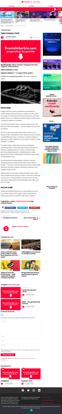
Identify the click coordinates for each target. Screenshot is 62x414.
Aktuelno (31, 6)
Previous (1, 17)
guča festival (25, 211)
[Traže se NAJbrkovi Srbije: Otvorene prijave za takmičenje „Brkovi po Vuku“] (22, 14)
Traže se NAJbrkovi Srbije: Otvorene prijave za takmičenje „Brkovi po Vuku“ (21, 21)
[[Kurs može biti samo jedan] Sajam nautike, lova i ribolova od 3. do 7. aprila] (10, 244)
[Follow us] (57, 9)
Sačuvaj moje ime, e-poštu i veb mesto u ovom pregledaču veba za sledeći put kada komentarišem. (20, 350)
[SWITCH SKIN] (55, 9)
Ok (31, 410)
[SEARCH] (60, 9)
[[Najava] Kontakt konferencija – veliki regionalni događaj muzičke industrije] (10, 265)
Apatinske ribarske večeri (29, 291)
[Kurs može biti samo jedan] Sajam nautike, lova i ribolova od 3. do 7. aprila (10, 254)
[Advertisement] (52, 175)
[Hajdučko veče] (31, 373)
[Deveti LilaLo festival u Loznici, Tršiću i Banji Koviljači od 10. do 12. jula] (36, 14)
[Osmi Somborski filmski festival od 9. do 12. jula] (51, 14)
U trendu (51, 6)
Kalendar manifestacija (47, 400)
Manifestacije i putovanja (48, 403)
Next (61, 17)
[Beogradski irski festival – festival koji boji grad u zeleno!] (31, 265)
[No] (30, 411)
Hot (3, 369)
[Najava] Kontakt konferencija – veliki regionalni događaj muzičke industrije (8, 275)
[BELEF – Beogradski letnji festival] (11, 304)
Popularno (11, 6)
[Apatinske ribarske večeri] (11, 292)
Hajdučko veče (26, 381)
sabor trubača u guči (23, 212)
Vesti (10, 249)
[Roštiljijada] (10, 373)
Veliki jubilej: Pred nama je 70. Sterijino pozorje (30, 253)
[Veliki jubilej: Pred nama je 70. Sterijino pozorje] (31, 244)
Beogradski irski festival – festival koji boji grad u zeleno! (30, 274)
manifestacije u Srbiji (22, 201)
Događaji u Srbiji (46, 397)
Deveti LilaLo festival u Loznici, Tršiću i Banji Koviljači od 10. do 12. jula (36, 20)
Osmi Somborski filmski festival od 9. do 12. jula (50, 20)
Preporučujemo (14, 285)
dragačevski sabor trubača (10, 211)
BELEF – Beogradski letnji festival (31, 303)
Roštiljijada (5, 381)
